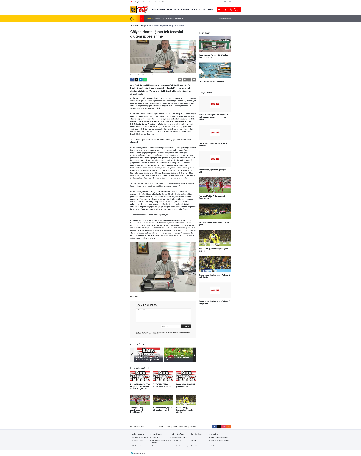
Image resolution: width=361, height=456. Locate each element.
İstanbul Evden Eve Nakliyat (220, 440)
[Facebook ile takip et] (214, 426)
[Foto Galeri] (230, 2)
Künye (168, 426)
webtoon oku (156, 437)
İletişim (175, 426)
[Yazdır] (180, 79)
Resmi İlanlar (173, 9)
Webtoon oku (156, 446)
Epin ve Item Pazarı (178, 434)
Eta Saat (213, 446)
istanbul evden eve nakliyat (180, 437)
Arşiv (154, 2)
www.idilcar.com (157, 434)
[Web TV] (225, 2)
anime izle (214, 434)
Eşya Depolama (196, 434)
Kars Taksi (194, 446)
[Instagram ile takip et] (223, 426)
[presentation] (137, 19)
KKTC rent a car (177, 440)
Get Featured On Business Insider (160, 442)
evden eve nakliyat (138, 434)
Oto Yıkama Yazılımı (138, 446)
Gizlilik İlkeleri (183, 426)
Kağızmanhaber (158, 9)
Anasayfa (136, 26)
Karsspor (185, 9)
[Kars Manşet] (139, 9)
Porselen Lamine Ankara (140, 437)
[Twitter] (136, 79)
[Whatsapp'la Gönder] (145, 79)
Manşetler (137, 2)
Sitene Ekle (161, 2)
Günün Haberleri (146, 2)
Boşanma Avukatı (137, 440)
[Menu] (219, 9)
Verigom (194, 440)
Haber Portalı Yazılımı (139, 453)
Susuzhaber (196, 9)
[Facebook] (132, 79)
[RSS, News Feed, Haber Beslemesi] (228, 426)
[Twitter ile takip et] (219, 426)
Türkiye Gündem (146, 26)
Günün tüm (224, 19)
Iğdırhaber (208, 9)
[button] (185, 79)
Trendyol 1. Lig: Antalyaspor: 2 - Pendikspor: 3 (169, 19)
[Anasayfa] (131, 2)
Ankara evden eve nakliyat (219, 437)
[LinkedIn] (141, 79)
